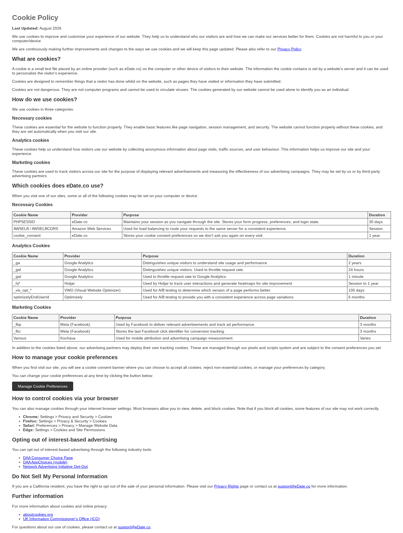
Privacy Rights (226, 486)
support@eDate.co (294, 486)
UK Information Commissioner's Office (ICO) (61, 519)
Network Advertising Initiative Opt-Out (55, 466)
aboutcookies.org (38, 514)
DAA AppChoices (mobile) (45, 462)
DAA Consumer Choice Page (48, 458)
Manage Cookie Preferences (42, 386)
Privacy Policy (289, 49)
